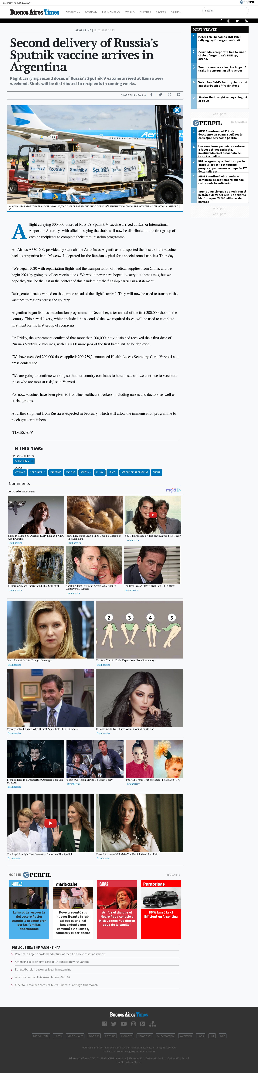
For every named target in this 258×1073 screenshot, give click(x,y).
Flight (156, 472)
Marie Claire (75, 1036)
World (130, 12)
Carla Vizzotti (23, 460)
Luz (212, 1036)
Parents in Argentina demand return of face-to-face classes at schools (60, 954)
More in (14, 874)
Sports (161, 12)
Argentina (73, 12)
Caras (58, 1036)
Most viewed (205, 29)
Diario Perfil (41, 1036)
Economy (91, 12)
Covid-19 (20, 472)
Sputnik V (85, 472)
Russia (100, 472)
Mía (222, 1036)
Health (112, 472)
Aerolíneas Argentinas (134, 472)
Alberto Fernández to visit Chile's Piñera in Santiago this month (56, 985)
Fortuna (110, 1036)
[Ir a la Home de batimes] (129, 1014)
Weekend (186, 1036)
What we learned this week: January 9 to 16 (42, 977)
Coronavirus (37, 472)
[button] (177, 110)
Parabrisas (144, 1036)
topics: (18, 467)
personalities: (24, 456)
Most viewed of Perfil (220, 123)
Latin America (111, 12)
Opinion (176, 12)
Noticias (94, 1036)
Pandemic (55, 472)
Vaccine (70, 472)
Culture (145, 12)
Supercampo (165, 1036)
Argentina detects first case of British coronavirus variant (52, 962)
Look (201, 1036)
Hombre (126, 1036)
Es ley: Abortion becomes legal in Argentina (43, 969)
